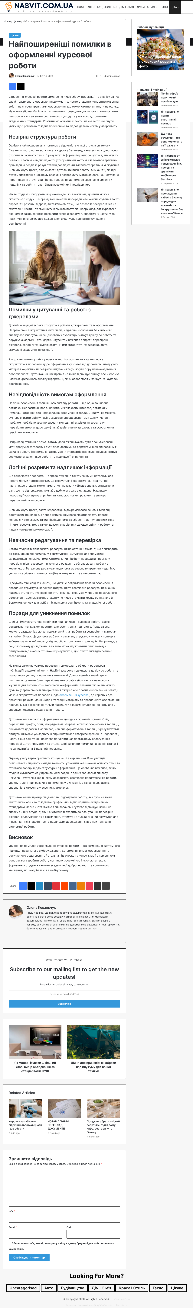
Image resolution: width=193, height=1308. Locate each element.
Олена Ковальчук (24, 76)
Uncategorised (23, 1288)
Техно (163, 6)
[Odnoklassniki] (81, 886)
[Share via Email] (97, 886)
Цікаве (175, 6)
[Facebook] (12, 86)
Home (81, 6)
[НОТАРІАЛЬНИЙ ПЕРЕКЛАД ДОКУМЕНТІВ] (64, 1108)
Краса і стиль (146, 6)
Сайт (70, 1227)
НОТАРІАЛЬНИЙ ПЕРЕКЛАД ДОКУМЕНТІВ (58, 1125)
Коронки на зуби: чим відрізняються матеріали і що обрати (25, 1125)
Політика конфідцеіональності (96, 1304)
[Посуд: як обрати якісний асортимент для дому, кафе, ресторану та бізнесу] (103, 1108)
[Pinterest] (56, 886)
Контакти (121, 1304)
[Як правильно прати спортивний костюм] (147, 117)
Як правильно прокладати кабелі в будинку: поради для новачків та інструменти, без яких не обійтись (172, 201)
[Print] (106, 886)
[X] (21, 86)
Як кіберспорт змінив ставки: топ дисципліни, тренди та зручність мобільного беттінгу (171, 167)
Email (13, 1227)
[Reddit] (64, 886)
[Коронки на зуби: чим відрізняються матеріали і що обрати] (25, 1108)
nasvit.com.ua (121, 1298)
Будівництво (107, 6)
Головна (71, 1304)
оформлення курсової (74, 695)
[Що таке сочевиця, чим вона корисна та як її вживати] (147, 139)
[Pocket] (89, 886)
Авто (91, 6)
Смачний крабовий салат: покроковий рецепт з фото (160, 61)
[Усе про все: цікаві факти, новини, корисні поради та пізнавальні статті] (39, 7)
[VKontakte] (73, 886)
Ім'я (12, 1211)
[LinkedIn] (39, 886)
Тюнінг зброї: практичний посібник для (169, 97)
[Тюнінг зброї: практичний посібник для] (147, 99)
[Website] (29, 934)
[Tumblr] (48, 886)
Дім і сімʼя (126, 6)
